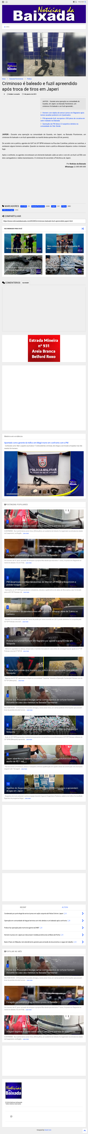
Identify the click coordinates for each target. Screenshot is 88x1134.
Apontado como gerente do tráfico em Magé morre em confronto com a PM (36, 443)
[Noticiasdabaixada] (10, 2)
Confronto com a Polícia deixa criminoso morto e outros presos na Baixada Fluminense (63, 267)
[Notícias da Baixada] (44, 22)
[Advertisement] (20, 113)
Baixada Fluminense (16, 79)
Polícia (29, 79)
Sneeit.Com (47, 1130)
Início (4, 79)
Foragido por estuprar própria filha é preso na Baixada (31, 555)
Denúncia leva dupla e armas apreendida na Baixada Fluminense (22, 269)
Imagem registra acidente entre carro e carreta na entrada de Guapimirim (40, 526)
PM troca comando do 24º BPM (18, 248)
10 (8, 783)
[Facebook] (3, 2)
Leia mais (26, 533)
